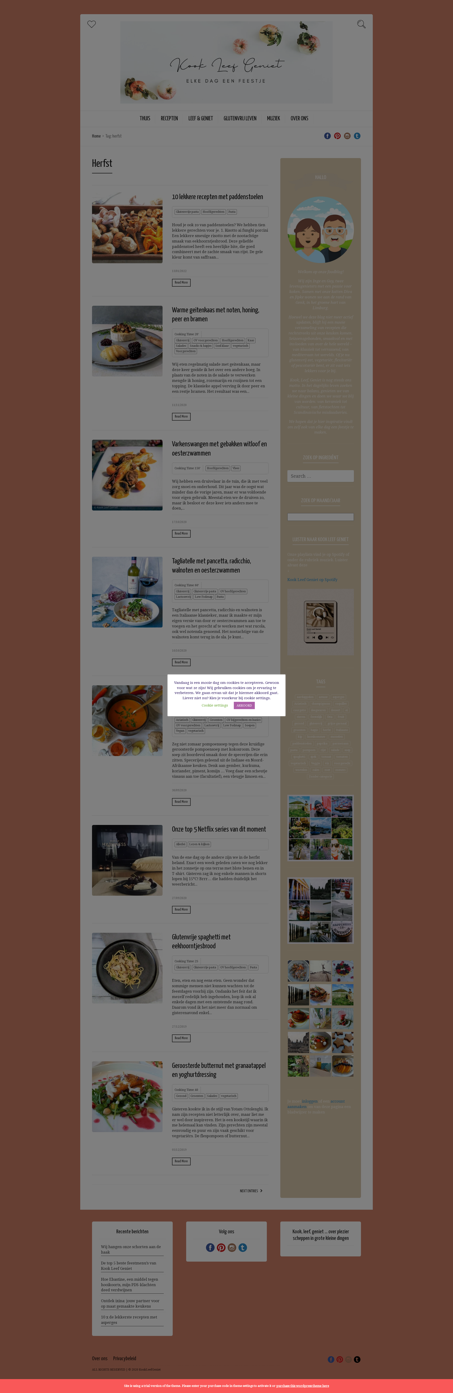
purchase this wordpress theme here (302, 1386)
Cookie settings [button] (215, 705)
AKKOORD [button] (244, 705)
